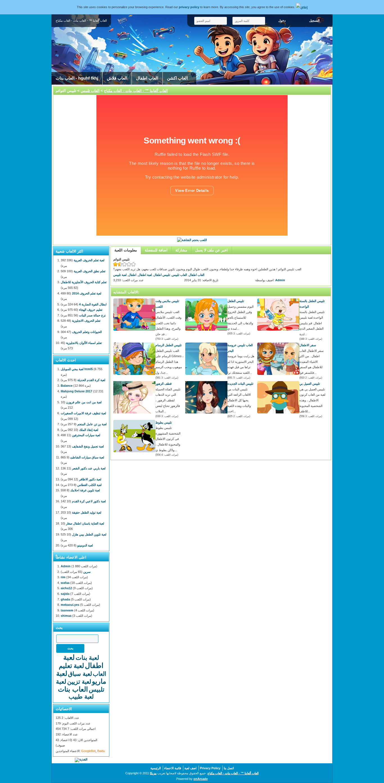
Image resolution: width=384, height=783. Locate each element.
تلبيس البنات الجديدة (240, 383)
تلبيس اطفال (161, 274)
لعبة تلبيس (120, 274)
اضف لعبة (190, 768)
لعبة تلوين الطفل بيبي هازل (89, 534)
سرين (87, 571)
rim (63, 577)
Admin (280, 280)
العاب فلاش (117, 78)
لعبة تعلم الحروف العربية (89, 260)
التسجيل (314, 20)
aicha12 (66, 588)
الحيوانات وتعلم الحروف (87, 332)
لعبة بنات (87, 657)
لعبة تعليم (71, 665)
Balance (67, 385)
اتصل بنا (229, 768)
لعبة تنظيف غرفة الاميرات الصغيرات (83, 413)
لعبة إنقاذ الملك (88, 429)
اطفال (132, 274)
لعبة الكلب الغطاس (89, 485)
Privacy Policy (210, 768)
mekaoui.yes (70, 604)
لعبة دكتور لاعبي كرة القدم (89, 501)
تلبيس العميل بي (309, 383)
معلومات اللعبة (125, 250)
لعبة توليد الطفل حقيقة (86, 512)
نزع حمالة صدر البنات (92, 315)
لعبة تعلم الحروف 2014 (86, 293)
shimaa (66, 615)
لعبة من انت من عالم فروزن (83, 402)
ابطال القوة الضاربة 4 (93, 304)
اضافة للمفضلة (156, 250)
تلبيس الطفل (235, 301)
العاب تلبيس (90, 91)
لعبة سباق (80, 673)
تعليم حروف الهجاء (90, 309)
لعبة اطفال (145, 274)
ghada (65, 599)
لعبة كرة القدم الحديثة (91, 380)
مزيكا (153, 773)
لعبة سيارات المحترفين (86, 435)
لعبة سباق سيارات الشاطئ (87, 457)
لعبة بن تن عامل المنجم (92, 424)
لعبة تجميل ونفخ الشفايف (88, 446)
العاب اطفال (147, 78)
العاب (99, 673)
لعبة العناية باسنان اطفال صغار (85, 523)
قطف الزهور (163, 383)
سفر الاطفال (307, 345)
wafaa (65, 582)
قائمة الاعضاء (172, 768)
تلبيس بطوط (163, 422)
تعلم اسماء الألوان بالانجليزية (84, 343)
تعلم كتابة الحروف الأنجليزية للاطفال (84, 282)
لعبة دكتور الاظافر (90, 479)
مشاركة (181, 250)
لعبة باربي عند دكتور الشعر (88, 468)
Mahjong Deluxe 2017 (76, 391)
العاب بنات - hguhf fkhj (77, 78)
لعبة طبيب (81, 696)
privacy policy (189, 7)
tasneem (67, 610)
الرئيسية (155, 768)
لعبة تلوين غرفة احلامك (85, 490)
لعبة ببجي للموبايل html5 (77, 369)
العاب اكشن (177, 78)
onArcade (200, 778)
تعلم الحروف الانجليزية (86, 320)
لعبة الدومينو (85, 545)
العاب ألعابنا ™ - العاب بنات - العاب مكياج (136, 91)
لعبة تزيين (79, 681)
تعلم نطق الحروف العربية (89, 271)
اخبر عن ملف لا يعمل (211, 250)
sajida (65, 593)
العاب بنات (73, 689)
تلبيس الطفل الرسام (168, 345)
